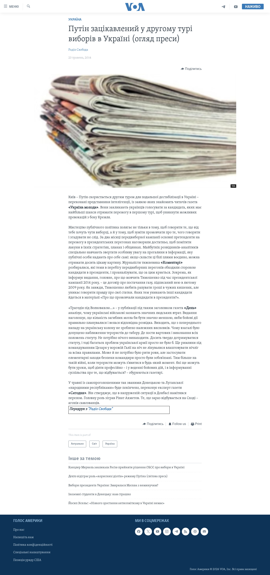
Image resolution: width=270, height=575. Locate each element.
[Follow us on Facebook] (139, 531)
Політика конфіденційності (33, 544)
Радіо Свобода (78, 49)
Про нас (18, 529)
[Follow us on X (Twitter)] (148, 531)
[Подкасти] (195, 531)
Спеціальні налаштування (31, 552)
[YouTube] (236, 7)
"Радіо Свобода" (100, 409)
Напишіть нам (23, 537)
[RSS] (185, 531)
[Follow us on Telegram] (176, 531)
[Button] (191, 68)
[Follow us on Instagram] (167, 531)
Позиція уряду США (27, 560)
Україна (74, 20)
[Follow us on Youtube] (157, 531)
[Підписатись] (204, 531)
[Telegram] (223, 7)
